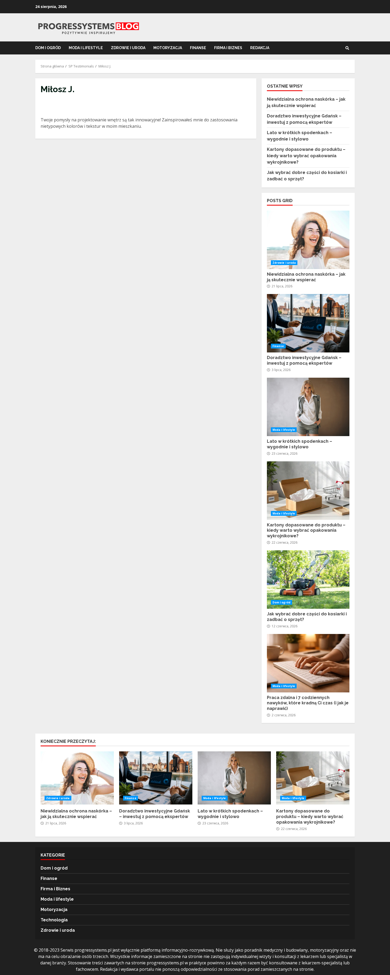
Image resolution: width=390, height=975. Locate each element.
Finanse (198, 48)
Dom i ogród (48, 48)
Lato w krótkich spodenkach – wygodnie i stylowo (308, 407)
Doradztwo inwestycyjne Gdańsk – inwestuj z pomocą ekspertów (308, 323)
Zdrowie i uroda (128, 48)
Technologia (54, 919)
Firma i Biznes (228, 48)
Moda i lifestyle (86, 48)
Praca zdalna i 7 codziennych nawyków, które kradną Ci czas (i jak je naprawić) (308, 663)
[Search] (347, 48)
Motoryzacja (167, 48)
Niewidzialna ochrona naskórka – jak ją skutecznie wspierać (308, 240)
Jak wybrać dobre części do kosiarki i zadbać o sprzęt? (308, 579)
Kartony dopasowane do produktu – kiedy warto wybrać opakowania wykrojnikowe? (306, 156)
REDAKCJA (259, 48)
